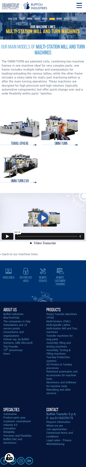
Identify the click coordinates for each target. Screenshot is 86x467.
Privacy (67, 440)
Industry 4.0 (10, 425)
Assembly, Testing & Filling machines (58, 352)
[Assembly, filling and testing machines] (74, 19)
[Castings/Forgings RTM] (22, 19)
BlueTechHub (11, 318)
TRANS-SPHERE (20, 143)
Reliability (9, 432)
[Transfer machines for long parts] (59, 19)
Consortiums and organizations (13, 333)
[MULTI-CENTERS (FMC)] (29, 19)
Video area (8, 277)
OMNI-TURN (61, 143)
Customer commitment (17, 421)
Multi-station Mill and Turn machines (61, 330)
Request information (58, 422)
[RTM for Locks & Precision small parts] (66, 19)
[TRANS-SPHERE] (19, 127)
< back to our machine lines (19, 254)
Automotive (10, 414)
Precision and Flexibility (17, 436)
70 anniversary (13, 350)
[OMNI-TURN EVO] (19, 165)
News (6, 354)
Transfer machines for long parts (59, 337)
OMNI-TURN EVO (20, 181)
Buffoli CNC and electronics (12, 441)
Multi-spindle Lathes (58, 325)
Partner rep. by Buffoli (16, 339)
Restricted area (26, 279)
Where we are (54, 426)
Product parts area (14, 418)
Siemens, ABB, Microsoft (18, 343)
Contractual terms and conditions (59, 434)
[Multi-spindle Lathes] (44, 19)
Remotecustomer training (60, 281)
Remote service (43, 279)
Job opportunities (56, 429)
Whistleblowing (55, 444)
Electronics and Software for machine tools (61, 384)
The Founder (10, 347)
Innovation (9, 428)
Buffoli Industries (13, 314)
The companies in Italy (16, 321)
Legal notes (53, 440)
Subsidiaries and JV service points (15, 326)
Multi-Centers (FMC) (58, 321)
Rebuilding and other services (58, 391)
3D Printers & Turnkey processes (59, 366)
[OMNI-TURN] (61, 127)
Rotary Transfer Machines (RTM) (61, 316)
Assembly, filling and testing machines (58, 344)
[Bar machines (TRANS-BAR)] (37, 19)
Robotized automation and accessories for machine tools (61, 375)
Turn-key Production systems (58, 359)
